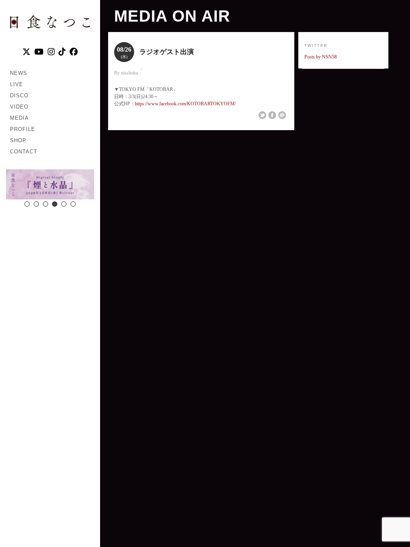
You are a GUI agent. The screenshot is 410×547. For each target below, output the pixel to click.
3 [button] (45, 204)
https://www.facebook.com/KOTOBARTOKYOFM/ (185, 104)
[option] (50, 185)
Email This (282, 115)
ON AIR (201, 16)
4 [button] (54, 204)
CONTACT (23, 152)
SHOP (18, 140)
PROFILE (22, 129)
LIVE (16, 84)
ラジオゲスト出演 (166, 52)
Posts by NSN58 (320, 57)
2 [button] (36, 204)
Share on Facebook (272, 115)
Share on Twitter (262, 115)
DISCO (19, 96)
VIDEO (19, 107)
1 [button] (27, 204)
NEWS (18, 73)
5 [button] (63, 204)
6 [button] (73, 204)
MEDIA (19, 118)
